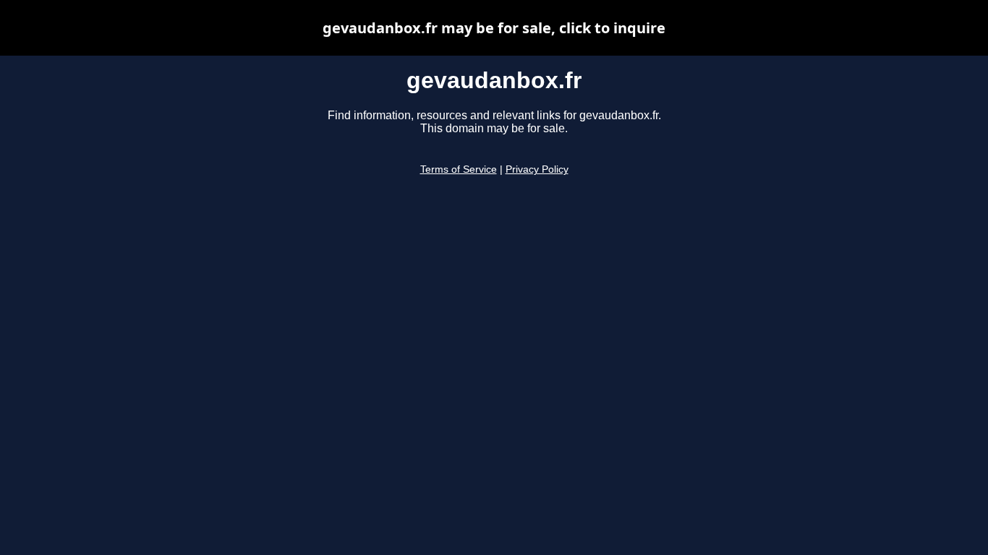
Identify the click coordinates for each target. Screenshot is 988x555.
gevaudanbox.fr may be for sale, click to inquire (494, 28)
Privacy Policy (537, 169)
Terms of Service (458, 169)
